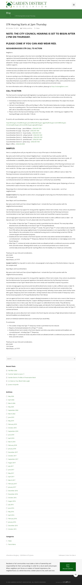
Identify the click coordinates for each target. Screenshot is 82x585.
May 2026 (11, 396)
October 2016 (12, 498)
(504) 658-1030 (38, 137)
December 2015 (13, 525)
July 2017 (11, 466)
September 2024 (13, 410)
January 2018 (12, 449)
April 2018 (11, 438)
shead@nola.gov (22, 123)
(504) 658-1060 (34, 131)
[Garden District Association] (26, 4)
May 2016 (11, 512)
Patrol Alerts (12, 544)
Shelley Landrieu (27, 28)
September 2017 (13, 459)
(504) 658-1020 (37, 135)
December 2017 (13, 452)
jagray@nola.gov (37, 125)
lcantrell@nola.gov (60, 123)
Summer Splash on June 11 (16, 374)
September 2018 (13, 431)
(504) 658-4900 (20, 144)
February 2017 (12, 484)
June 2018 (11, 435)
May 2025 (11, 407)
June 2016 (11, 508)
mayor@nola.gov (11, 123)
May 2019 (11, 421)
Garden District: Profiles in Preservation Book (22, 377)
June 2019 (11, 417)
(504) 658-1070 (37, 128)
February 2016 (12, 518)
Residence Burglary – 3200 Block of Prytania (20, 555)
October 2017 (12, 456)
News (12, 16)
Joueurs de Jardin (13, 384)
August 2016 (12, 501)
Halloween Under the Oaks (67, 555)
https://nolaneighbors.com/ (59, 86)
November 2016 (13, 494)
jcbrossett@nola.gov (26, 125)
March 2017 (11, 480)
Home (8, 16)
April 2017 (11, 477)
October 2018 (12, 428)
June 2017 (11, 470)
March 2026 (11, 403)
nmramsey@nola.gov (12, 125)
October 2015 (12, 529)
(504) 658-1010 (36, 133)
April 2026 (11, 400)
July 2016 (11, 504)
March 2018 (11, 442)
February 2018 (12, 445)
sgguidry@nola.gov (48, 123)
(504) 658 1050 (35, 142)
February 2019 (12, 424)
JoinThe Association (68, 567)
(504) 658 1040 (37, 139)
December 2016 (13, 491)
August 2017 (12, 463)
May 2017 (11, 473)
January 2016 (12, 522)
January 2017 (12, 487)
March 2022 (11, 414)
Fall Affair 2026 (12, 370)
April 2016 (11, 515)
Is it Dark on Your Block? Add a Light (19, 381)
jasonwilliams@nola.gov (35, 123)
